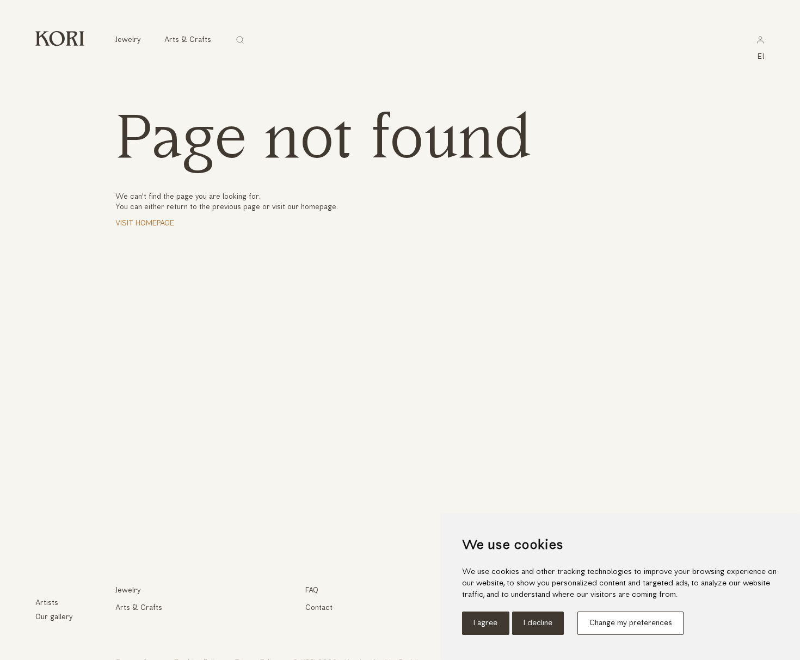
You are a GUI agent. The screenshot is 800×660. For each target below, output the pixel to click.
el (761, 56)
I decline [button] (538, 623)
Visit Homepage (144, 223)
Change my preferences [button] (630, 623)
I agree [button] (485, 623)
